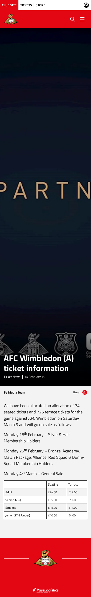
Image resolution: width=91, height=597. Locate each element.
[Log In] (86, 5)
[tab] (9, 5)
